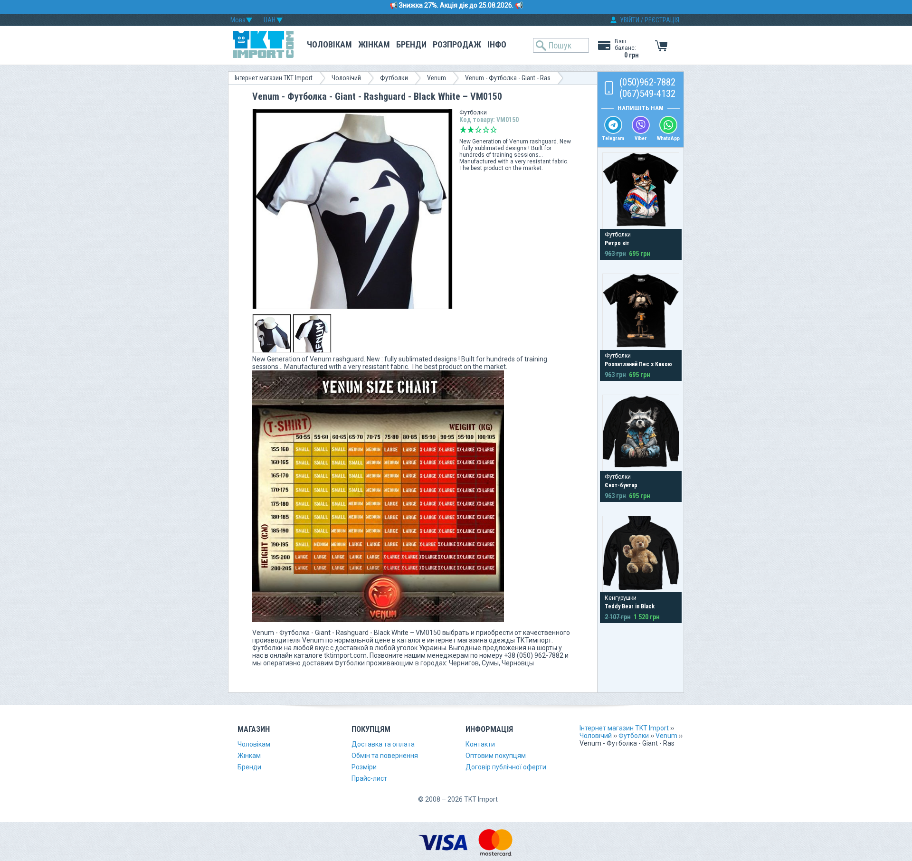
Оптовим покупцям (496, 755)
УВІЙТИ (629, 20)
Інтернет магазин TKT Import (274, 78)
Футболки (394, 78)
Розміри (364, 767)
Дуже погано (463, 129)
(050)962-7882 (647, 82)
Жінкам (374, 44)
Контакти (480, 744)
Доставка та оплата (383, 744)
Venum (436, 78)
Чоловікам (329, 44)
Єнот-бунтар (621, 485)
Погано (471, 129)
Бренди (411, 44)
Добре (486, 129)
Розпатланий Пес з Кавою (638, 364)
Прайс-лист (369, 778)
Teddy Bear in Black (630, 606)
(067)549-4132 (647, 93)
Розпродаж (457, 44)
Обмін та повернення (385, 755)
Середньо (478, 129)
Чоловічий (346, 78)
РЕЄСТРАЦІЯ (662, 20)
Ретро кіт (617, 243)
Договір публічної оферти (506, 767)
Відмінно (493, 129)
